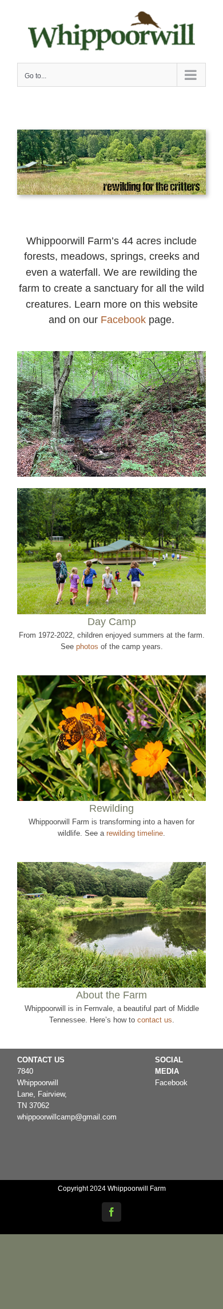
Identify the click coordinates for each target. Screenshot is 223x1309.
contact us (154, 1020)
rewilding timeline (134, 833)
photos (87, 646)
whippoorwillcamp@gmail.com (67, 1117)
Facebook (123, 319)
